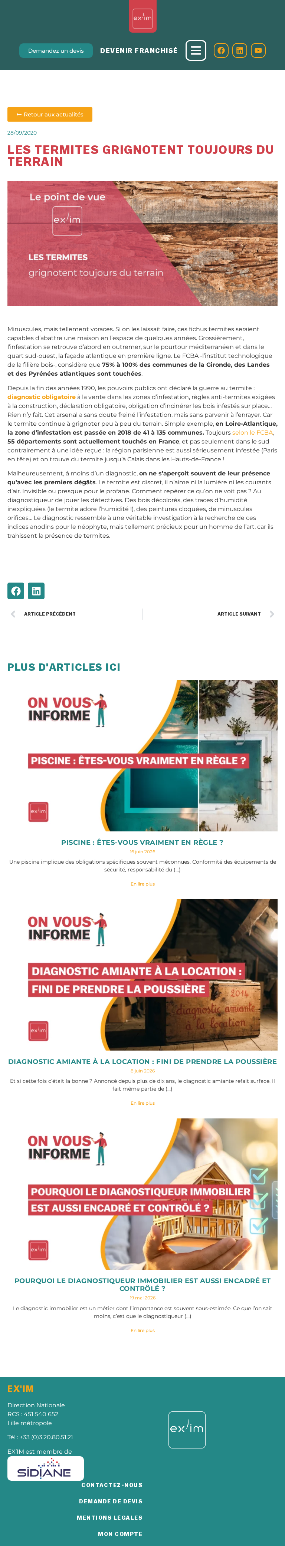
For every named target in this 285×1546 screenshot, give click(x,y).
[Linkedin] (239, 50)
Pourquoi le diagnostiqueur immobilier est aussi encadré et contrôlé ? (142, 1285)
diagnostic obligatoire (41, 396)
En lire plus (143, 884)
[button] (15, 591)
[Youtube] (258, 50)
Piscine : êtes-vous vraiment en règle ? (142, 842)
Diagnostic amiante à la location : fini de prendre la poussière (142, 1062)
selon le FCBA (252, 432)
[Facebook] (221, 50)
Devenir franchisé (139, 50)
